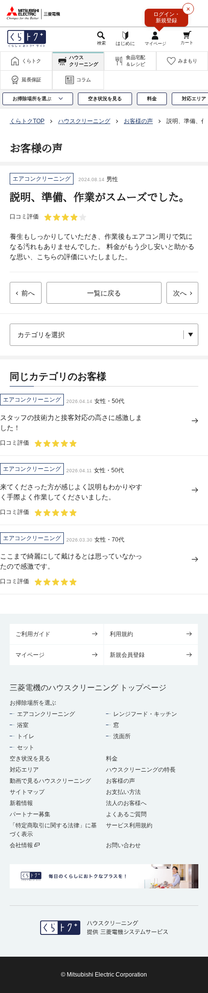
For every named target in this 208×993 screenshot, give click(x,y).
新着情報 (21, 803)
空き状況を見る (30, 758)
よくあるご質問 (126, 814)
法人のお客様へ (126, 803)
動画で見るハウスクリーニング (50, 780)
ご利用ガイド (32, 634)
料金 (112, 758)
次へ (180, 293)
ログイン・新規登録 (166, 17)
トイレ (25, 736)
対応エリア (24, 769)
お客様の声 (120, 780)
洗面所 (122, 736)
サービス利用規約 (129, 825)
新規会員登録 (127, 655)
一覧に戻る (104, 293)
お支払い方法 (123, 792)
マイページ (30, 655)
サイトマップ (27, 792)
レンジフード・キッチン (145, 714)
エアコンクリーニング (46, 714)
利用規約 (121, 634)
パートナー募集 (30, 814)
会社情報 (22, 845)
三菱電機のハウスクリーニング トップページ (88, 687)
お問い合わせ (123, 845)
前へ (28, 293)
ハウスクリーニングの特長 (141, 769)
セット (25, 747)
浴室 (23, 725)
